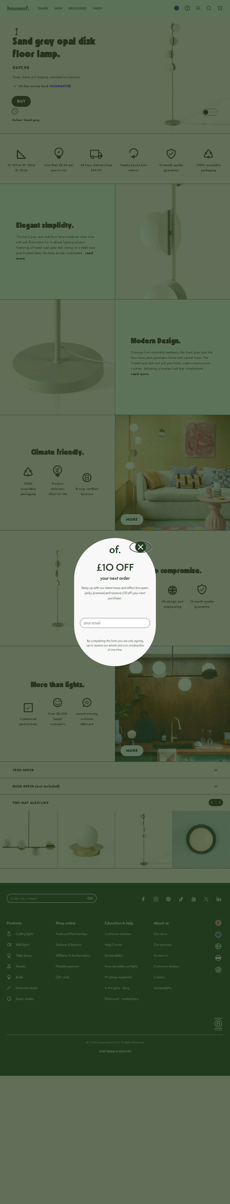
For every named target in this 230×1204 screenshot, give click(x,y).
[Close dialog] (140, 547)
